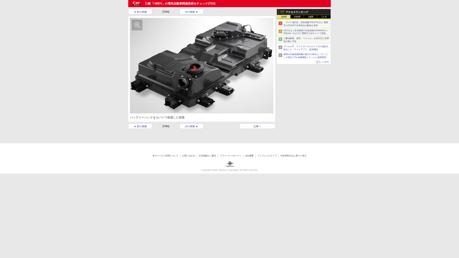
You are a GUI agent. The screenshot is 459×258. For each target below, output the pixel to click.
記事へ (257, 126)
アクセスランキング (297, 12)
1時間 (284, 17)
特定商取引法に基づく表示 (293, 155)
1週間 (310, 17)
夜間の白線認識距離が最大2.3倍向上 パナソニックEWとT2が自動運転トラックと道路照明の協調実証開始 (305, 57)
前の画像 (142, 11)
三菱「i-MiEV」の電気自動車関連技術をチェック (176, 3)
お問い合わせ (188, 155)
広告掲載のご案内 (207, 155)
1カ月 (324, 17)
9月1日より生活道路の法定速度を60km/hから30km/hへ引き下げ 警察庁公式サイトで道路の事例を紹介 (305, 33)
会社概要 (249, 155)
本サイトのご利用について (165, 155)
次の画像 (190, 11)
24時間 (297, 17)
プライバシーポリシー (230, 155)
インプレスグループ (267, 155)
